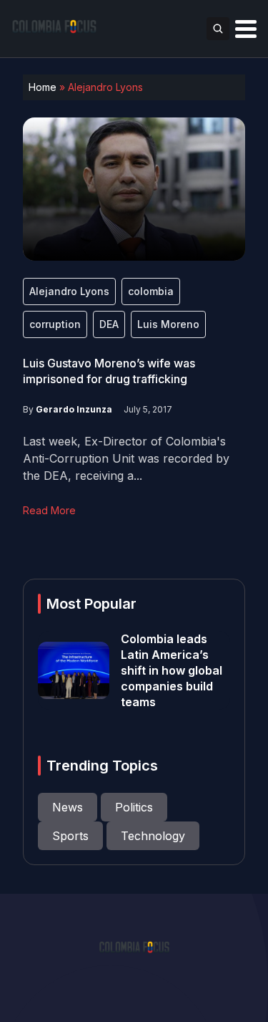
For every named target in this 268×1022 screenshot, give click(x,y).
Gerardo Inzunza (74, 409)
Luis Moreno (168, 324)
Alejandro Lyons (69, 291)
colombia (151, 291)
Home (42, 87)
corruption (55, 324)
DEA (109, 324)
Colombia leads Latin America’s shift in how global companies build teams (171, 670)
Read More (49, 510)
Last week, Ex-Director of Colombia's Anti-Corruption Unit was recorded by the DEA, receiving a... (126, 458)
